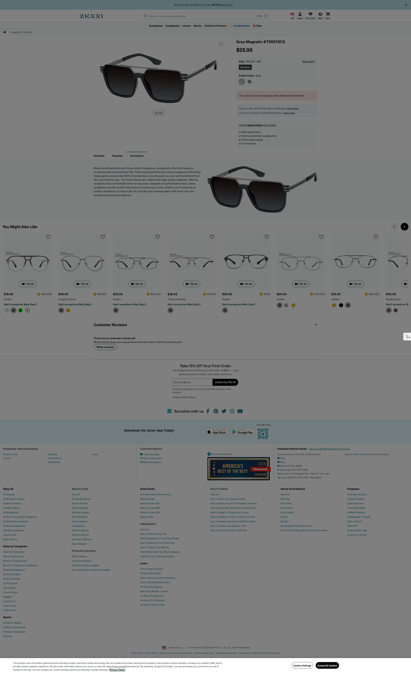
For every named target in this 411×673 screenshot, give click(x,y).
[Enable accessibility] (407, 336)
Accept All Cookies (327, 665)
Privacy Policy (117, 669)
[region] (205, 665)
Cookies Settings (302, 665)
